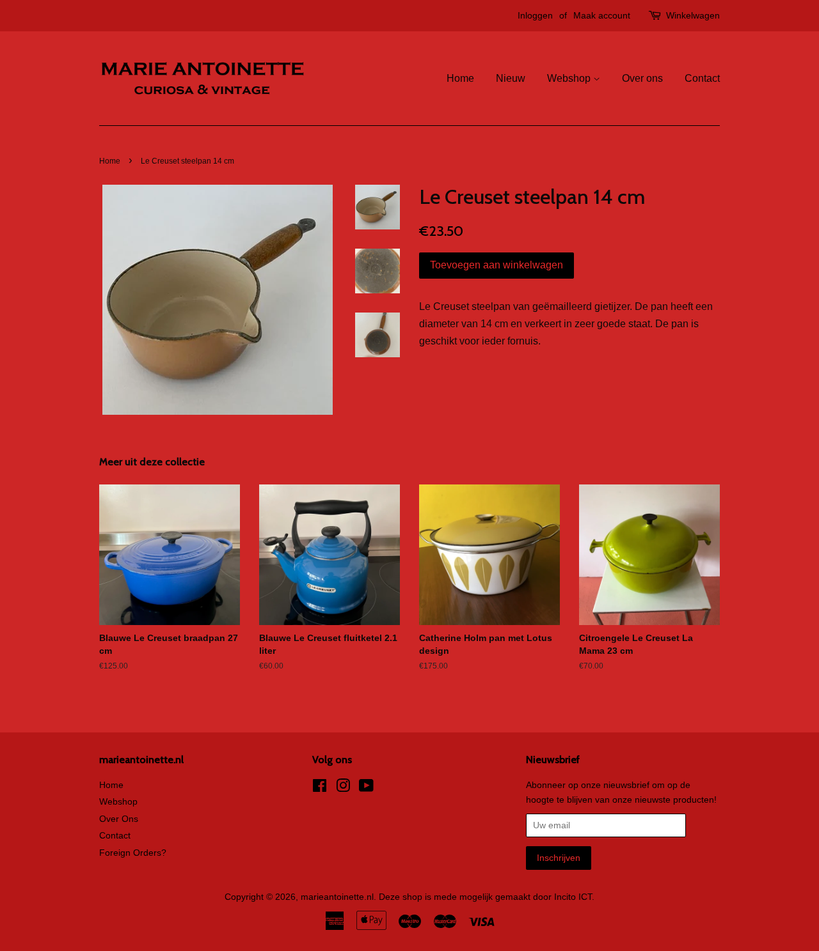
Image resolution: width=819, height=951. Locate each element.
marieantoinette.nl (337, 897)
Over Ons (118, 819)
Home (460, 78)
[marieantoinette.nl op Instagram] (343, 788)
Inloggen (535, 15)
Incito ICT (573, 897)
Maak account (601, 15)
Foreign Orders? (132, 853)
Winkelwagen (693, 15)
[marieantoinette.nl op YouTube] (366, 788)
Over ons (642, 78)
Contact (702, 78)
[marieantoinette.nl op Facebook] (319, 788)
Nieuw (510, 78)
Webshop (570, 78)
